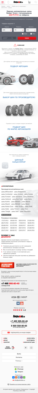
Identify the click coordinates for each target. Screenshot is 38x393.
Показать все (7, 214)
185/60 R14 (13, 228)
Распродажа (31, 340)
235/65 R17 (4, 228)
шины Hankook (6, 199)
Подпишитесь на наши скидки (21, 332)
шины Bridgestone (20, 191)
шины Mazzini (5, 204)
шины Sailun (5, 209)
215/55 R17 (13, 223)
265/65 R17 (13, 230)
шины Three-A (14, 209)
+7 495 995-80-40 (19, 321)
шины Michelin (15, 204)
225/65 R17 (22, 225)
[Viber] (21, 377)
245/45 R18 (30, 230)
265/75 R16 (4, 223)
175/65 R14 (22, 223)
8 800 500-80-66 (19, 326)
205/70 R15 (22, 228)
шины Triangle (5, 211)
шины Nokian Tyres (7, 206)
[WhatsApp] (24, 377)
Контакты (19, 357)
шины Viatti (15, 211)
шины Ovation (19, 206)
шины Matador (15, 201)
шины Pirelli (28, 206)
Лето (33, 33)
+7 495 (10, 284)
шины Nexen (26, 204)
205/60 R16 (4, 225)
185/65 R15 (30, 223)
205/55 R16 (22, 220)
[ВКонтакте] (13, 377)
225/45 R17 (30, 225)
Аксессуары (31, 338)
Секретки (6, 342)
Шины (5, 338)
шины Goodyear (17, 196)
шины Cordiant (18, 194)
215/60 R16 (30, 228)
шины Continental (6, 194)
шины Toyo (24, 209)
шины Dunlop (28, 194)
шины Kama (28, 199)
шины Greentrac (28, 196)
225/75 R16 (4, 230)
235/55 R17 (22, 230)
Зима (25, 33)
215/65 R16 (30, 220)
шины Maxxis (26, 201)
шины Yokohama (25, 211)
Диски (5, 340)
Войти (19, 354)
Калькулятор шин (29, 342)
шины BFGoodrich (7, 191)
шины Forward (6, 196)
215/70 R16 (13, 225)
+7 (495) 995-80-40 (23, 53)
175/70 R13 (4, 220)
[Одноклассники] (16, 377)
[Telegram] (19, 377)
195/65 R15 (13, 220)
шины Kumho (5, 201)
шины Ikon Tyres (17, 199)
